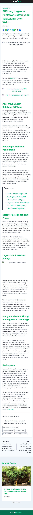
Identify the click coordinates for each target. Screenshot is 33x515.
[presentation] (16, 476)
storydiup (11, 409)
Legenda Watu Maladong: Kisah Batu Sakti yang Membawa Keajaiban (18, 205)
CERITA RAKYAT (6, 8)
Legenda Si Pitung (20, 430)
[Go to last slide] (4, 483)
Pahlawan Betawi (7, 433)
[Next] (28, 483)
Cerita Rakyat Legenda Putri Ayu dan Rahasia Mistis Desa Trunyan (17, 196)
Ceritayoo (15, 427)
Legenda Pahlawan (8, 430)
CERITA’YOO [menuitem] (13, 78)
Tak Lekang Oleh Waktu (20, 433)
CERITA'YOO (19, 512)
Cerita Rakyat (7, 427)
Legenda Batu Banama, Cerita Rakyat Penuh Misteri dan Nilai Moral (15, 491)
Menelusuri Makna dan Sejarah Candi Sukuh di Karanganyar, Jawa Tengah (25, 447)
